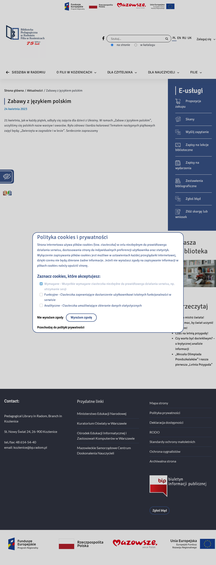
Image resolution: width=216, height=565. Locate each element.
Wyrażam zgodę (81, 318)
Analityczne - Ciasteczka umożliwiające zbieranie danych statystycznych (93, 305)
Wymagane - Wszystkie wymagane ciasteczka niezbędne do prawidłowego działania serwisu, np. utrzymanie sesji (109, 286)
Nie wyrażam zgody (50, 318)
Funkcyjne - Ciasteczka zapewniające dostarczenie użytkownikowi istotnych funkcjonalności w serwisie (107, 297)
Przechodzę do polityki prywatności (60, 327)
